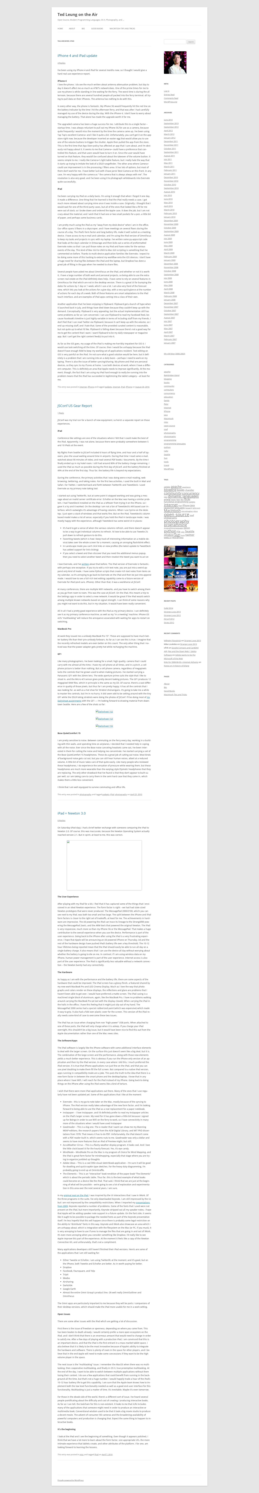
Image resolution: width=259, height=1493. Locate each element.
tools (166, 461)
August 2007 (169, 317)
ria (178, 531)
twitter (189, 535)
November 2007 (171, 307)
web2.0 (168, 537)
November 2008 (171, 267)
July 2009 (168, 238)
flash (178, 500)
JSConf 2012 (169, 619)
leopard (188, 508)
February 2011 (170, 170)
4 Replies (61, 63)
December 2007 (171, 303)
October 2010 (170, 184)
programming (170, 440)
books (167, 382)
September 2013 (171, 123)
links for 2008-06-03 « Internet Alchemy (181, 662)
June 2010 (168, 199)
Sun (165, 458)
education (168, 397)
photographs (170, 433)
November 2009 (171, 224)
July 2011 (168, 159)
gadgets (108, 387)
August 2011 (169, 155)
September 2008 (171, 274)
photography (85, 794)
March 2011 (169, 166)
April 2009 (168, 249)
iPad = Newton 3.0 (72, 813)
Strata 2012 (169, 622)
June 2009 (168, 242)
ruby (166, 451)
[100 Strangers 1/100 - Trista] (169, 556)
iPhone (91, 387)
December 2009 (171, 220)
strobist (169, 535)
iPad (123, 387)
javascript (169, 507)
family (166, 400)
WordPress (169, 469)
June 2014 (168, 119)
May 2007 (168, 328)
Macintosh (168, 418)
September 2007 (171, 314)
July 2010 (168, 195)
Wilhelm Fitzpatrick (172, 640)
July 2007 (168, 321)
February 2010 (170, 213)
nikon (195, 511)
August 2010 (169, 191)
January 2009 (169, 260)
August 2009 (169, 235)
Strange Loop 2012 (172, 615)
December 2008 (171, 263)
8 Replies (61, 820)
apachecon (186, 487)
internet (83, 387)
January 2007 (169, 343)
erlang (167, 499)
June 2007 (168, 325)
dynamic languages (183, 496)
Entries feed (169, 94)
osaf (166, 429)
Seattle (167, 454)
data (165, 497)
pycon (187, 527)
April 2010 (168, 206)
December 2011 (171, 141)
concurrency (169, 393)
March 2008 (169, 292)
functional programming (176, 501)
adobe (167, 487)
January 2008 (169, 299)
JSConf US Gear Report (75, 405)
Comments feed (171, 98)
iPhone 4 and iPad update (77, 55)
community (169, 386)
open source (169, 425)
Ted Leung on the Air (78, 14)
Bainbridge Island (171, 375)
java (166, 415)
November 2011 (171, 145)
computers (169, 389)
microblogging (187, 511)
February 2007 (170, 339)
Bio (83, 28)
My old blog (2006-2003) (174, 353)
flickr (166, 404)
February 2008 (170, 296)
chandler (189, 490)
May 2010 (168, 202)
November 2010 (171, 181)
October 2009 (170, 227)
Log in (166, 91)
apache (167, 371)
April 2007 (168, 332)
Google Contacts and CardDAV (185, 647)
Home (60, 28)
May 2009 (168, 245)
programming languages (175, 443)
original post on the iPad (76, 1195)
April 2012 (168, 130)
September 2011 (171, 152)
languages (179, 507)
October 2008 (170, 271)
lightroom (196, 508)
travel (166, 465)
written (85, 564)
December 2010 (171, 177)
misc (82, 1454)
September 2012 (171, 127)
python (167, 447)
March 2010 (169, 209)
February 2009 (170, 256)
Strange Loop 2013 (172, 611)
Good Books (97, 28)
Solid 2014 (168, 608)
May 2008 (168, 285)
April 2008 (168, 289)
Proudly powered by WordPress (71, 1480)
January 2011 (169, 173)
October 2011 (170, 148)
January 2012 (169, 137)
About (72, 28)
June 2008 (168, 281)
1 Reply (61, 413)
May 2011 (168, 163)
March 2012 (169, 134)
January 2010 (169, 217)
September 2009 (171, 231)
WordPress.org (170, 101)
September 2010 (171, 188)
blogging (168, 379)
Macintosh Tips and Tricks (122, 28)
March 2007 (169, 335)
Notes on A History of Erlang (176, 665)
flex (182, 499)
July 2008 (168, 278)
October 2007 (170, 310)
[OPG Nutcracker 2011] (180, 556)
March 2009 (169, 253)
